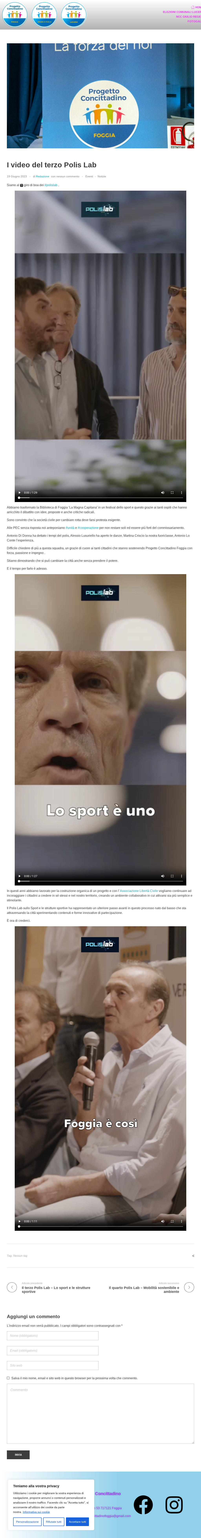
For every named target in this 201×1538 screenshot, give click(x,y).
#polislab (51, 185)
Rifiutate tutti (53, 1521)
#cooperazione (88, 527)
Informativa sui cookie (36, 1512)
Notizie (102, 176)
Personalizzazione (27, 1521)
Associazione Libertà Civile (139, 891)
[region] (51, 1505)
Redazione (42, 176)
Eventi (89, 176)
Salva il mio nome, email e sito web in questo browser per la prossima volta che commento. (74, 1378)
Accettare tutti (77, 1521)
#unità (70, 527)
